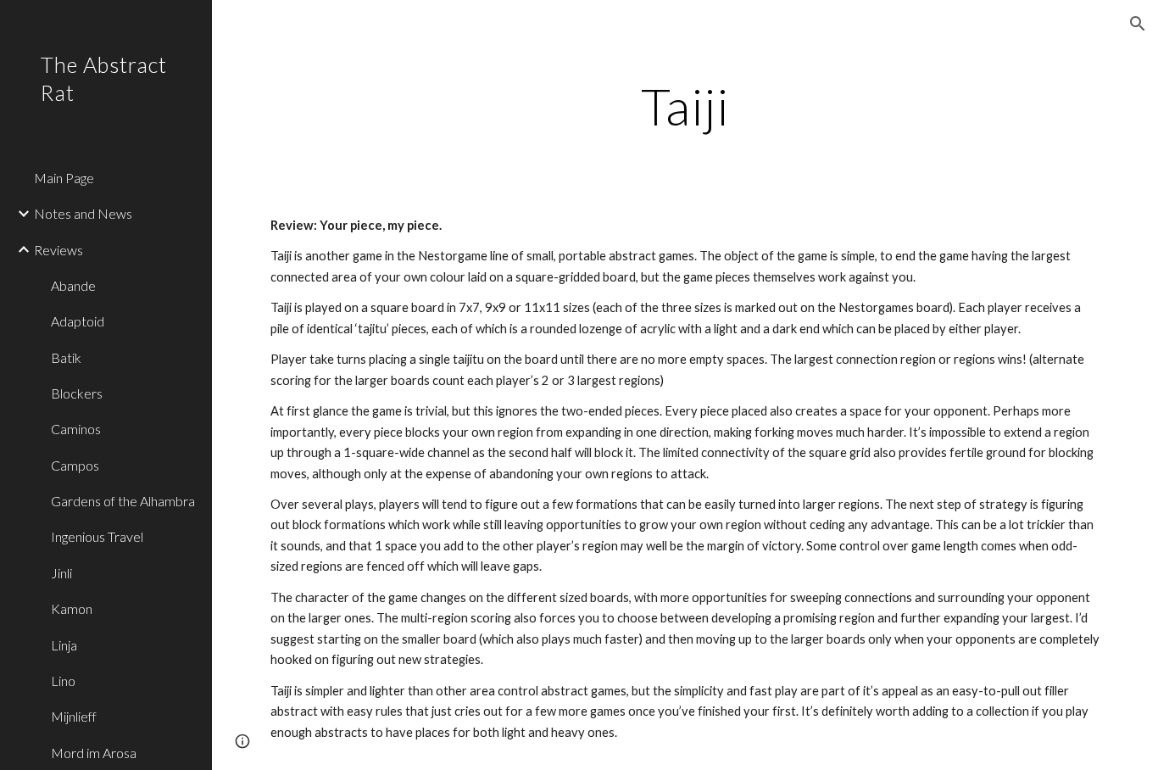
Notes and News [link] (83, 213)
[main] (685, 106)
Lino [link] (63, 680)
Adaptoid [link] (77, 321)
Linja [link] (64, 645)
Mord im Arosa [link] (93, 753)
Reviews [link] (58, 250)
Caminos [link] (76, 429)
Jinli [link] (61, 573)
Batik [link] (66, 357)
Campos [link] (75, 465)
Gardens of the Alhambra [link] (123, 501)
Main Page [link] (64, 178)
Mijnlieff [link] (74, 716)
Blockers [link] (77, 393)
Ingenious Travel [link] (97, 536)
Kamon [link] (71, 608)
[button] (1137, 23)
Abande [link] (73, 285)
